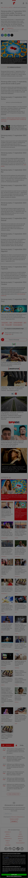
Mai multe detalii (7, 857)
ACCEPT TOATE (14, 874)
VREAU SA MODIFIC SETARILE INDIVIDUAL (13, 876)
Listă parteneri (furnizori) (5, 872)
